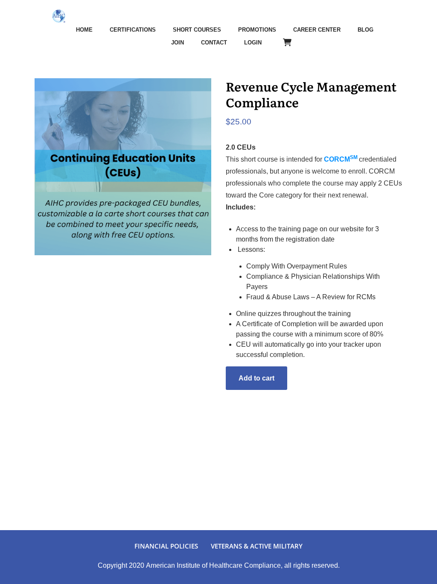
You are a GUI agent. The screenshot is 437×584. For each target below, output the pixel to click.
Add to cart (256, 378)
